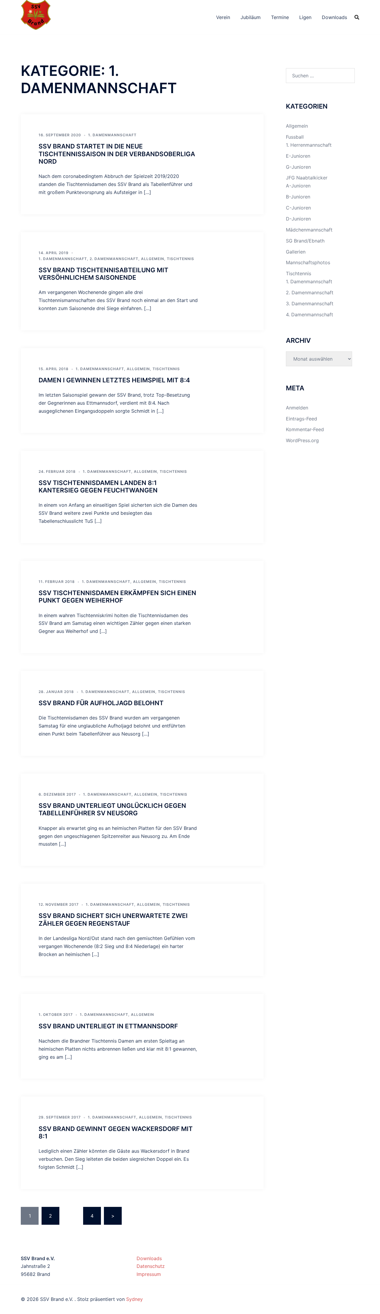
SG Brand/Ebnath (305, 241)
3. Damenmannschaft (309, 303)
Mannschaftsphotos (308, 262)
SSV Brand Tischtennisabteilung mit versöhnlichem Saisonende (103, 273)
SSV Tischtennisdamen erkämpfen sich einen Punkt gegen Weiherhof (117, 596)
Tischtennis (180, 258)
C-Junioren (298, 208)
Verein (223, 17)
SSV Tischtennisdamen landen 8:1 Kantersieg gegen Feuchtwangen (98, 486)
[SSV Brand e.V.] (36, 17)
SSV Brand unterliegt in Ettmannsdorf (108, 1026)
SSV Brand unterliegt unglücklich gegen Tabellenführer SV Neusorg (112, 809)
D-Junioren (298, 219)
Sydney (134, 1299)
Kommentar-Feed (305, 429)
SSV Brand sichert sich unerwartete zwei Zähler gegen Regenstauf (113, 919)
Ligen (305, 17)
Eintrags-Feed (301, 419)
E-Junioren (298, 156)
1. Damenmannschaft (112, 135)
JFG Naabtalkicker (306, 178)
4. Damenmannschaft (309, 314)
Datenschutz (151, 1266)
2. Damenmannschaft (114, 258)
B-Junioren (298, 197)
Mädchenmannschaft (309, 230)
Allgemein (152, 258)
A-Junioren (298, 186)
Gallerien (295, 252)
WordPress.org (302, 440)
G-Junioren (298, 167)
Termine (280, 17)
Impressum (149, 1274)
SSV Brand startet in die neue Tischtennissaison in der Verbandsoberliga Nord (117, 154)
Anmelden (297, 408)
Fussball (295, 137)
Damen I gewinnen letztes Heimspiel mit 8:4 (114, 380)
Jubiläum (250, 17)
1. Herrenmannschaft (309, 145)
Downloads (334, 17)
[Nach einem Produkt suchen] (356, 17)
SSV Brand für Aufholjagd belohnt (101, 703)
